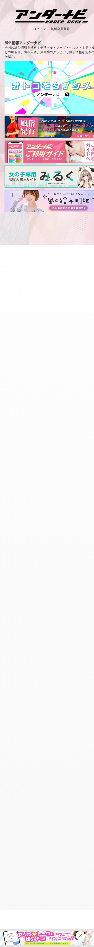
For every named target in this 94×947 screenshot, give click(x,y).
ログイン (39, 29)
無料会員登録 (60, 29)
